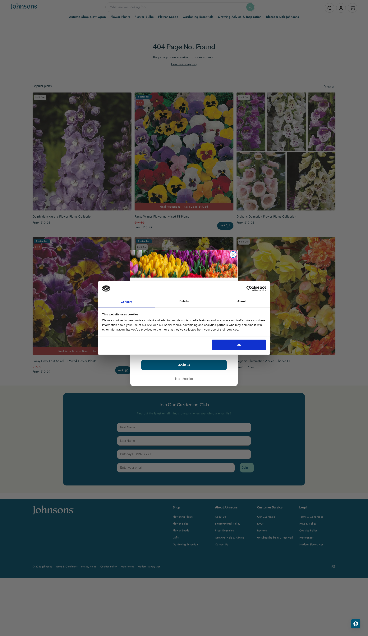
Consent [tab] (126, 301)
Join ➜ (184, 365)
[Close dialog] (233, 254)
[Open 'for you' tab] (355, 623)
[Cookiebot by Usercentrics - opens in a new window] (249, 288)
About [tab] (241, 301)
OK (239, 344)
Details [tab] (184, 301)
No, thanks (184, 378)
